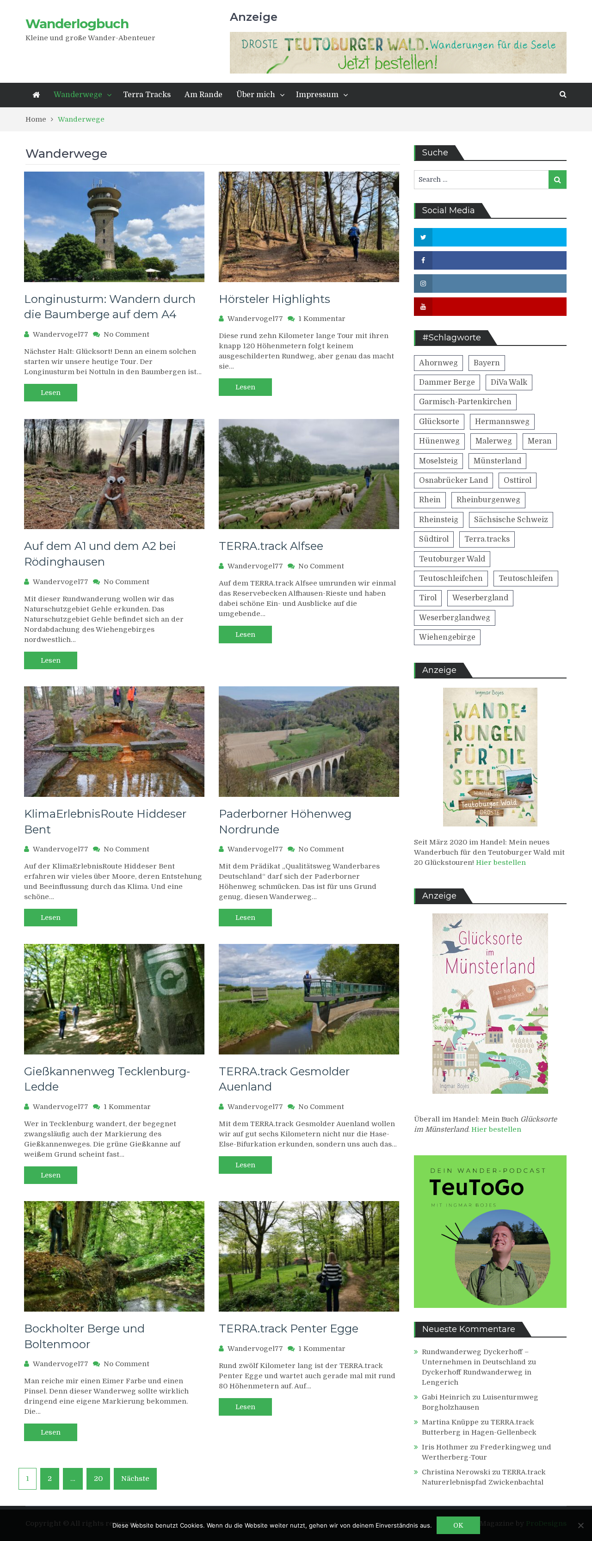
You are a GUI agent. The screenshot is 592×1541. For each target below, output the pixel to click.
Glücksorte (439, 422)
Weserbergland (480, 598)
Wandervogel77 (60, 334)
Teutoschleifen (526, 578)
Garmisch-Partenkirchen (465, 402)
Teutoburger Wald (452, 559)
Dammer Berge (447, 382)
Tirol (428, 598)
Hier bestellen (501, 862)
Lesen (51, 392)
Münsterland (497, 461)
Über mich (255, 95)
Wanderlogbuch (77, 23)
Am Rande (203, 95)
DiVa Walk (509, 382)
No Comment (126, 334)
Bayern (487, 363)
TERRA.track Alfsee (271, 546)
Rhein (430, 500)
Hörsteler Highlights (274, 299)
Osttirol (517, 480)
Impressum (317, 95)
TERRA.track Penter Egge (288, 1328)
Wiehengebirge (447, 637)
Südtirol (434, 539)
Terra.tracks (487, 539)
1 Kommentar (321, 318)
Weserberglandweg (454, 618)
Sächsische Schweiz (511, 520)
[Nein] (580, 1525)
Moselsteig (438, 461)
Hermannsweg (502, 422)
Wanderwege (78, 95)
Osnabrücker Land (453, 480)
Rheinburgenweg (488, 500)
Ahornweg (438, 363)
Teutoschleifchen (451, 578)
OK (458, 1525)
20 (98, 1478)
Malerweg (493, 441)
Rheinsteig (438, 520)
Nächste (135, 1478)
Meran (540, 441)
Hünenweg (439, 441)
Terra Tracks (147, 95)
